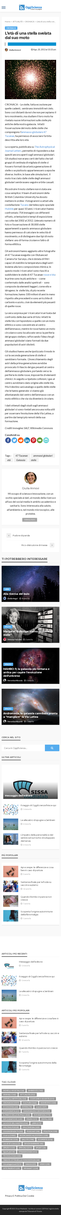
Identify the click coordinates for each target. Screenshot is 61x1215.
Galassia (20, 460)
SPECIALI (25, 1147)
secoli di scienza (11, 1143)
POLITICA (50, 1131)
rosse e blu (49, 274)
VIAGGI (30, 1164)
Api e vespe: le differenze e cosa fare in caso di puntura (37, 869)
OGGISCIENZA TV (13, 1131)
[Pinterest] (33, 440)
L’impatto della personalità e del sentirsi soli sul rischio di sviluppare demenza (38, 837)
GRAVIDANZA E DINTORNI (36, 1111)
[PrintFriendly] (46, 440)
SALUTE (28, 1139)
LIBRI (7, 589)
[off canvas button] (4, 7)
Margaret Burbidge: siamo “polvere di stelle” (28, 633)
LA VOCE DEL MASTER (15, 1123)
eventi (41, 1107)
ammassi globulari (43, 455)
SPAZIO (8, 664)
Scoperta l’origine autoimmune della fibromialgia (37, 913)
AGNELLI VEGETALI (13, 1090)
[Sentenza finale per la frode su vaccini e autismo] (10, 886)
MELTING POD (11, 1127)
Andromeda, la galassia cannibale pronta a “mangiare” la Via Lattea (30, 715)
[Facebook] (8, 440)
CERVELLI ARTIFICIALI (14, 1098)
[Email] (40, 440)
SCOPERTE (45, 1139)
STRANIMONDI (28, 1152)
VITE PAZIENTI (11, 1168)
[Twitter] (14, 440)
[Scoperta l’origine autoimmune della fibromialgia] (10, 916)
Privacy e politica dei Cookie (19, 1195)
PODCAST (33, 1131)
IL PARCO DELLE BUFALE (16, 1115)
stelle (33, 460)
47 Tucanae (21, 455)
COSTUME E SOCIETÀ (42, 1098)
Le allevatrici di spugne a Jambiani (38, 820)
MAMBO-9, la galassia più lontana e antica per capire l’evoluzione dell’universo (26, 672)
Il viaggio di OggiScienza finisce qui (38, 805)
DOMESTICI (48, 1103)
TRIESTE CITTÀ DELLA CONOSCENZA (21, 1160)
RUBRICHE (10, 1139)
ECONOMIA (10, 1107)
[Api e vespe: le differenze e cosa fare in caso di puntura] (10, 871)
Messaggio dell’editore (18, 795)
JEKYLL (46, 1119)
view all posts (29, 520)
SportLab (9, 1152)
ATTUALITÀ (27, 1094)
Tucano (24, 204)
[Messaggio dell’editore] (30, 783)
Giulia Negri (12, 598)
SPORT (41, 1147)
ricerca (9, 1135)
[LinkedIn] (27, 440)
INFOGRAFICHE (12, 1119)
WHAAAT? (31, 1168)
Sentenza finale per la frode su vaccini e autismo (36, 883)
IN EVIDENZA (42, 1115)
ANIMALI (9, 1094)
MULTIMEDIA (31, 1127)
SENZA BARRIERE (33, 1143)
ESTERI (27, 1107)
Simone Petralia (14, 639)
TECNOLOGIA (12, 1156)
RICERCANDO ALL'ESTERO (34, 1135)
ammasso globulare (32, 131)
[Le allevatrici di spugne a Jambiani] (10, 824)
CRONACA (11, 28)
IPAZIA (8, 627)
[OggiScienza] (30, 1187)
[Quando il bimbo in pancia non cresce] (10, 901)
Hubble (9, 208)
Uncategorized (12, 1164)
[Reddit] (21, 440)
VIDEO (45, 1164)
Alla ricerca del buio (16, 593)
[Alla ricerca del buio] (30, 584)
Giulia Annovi (15, 50)
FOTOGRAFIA (11, 1111)
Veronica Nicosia (14, 680)
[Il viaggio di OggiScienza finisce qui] (10, 809)
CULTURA (30, 1103)
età (9, 460)
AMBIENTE (35, 1090)
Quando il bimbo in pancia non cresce (36, 898)
